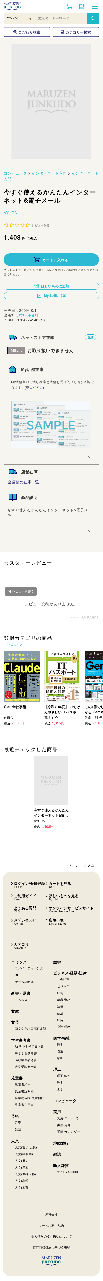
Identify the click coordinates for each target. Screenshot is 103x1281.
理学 (60, 1082)
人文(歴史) (22, 1160)
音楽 (18, 1122)
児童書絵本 (23, 1084)
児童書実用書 (24, 1104)
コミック (19, 962)
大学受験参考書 (26, 1066)
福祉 (60, 1058)
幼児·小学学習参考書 (29, 1046)
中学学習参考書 (26, 1053)
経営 (60, 993)
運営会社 (51, 1214)
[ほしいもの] (82, 6)
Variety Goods (67, 1171)
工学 (60, 1089)
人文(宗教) (22, 1167)
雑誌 (57, 1154)
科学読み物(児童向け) (30, 1098)
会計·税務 (64, 1026)
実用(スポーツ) (67, 1118)
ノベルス (21, 999)
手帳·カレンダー (68, 1131)
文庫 (15, 1011)
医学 (60, 1044)
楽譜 (18, 1129)
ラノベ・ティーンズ (29, 968)
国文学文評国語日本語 (30, 1028)
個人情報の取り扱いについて (51, 1236)
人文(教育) (22, 1187)
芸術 (15, 1116)
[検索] (93, 18)
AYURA (10, 212)
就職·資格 (64, 999)
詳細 (91, 337)
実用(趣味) (64, 1125)
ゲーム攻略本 (24, 981)
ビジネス (63, 986)
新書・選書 (21, 993)
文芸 (15, 1022)
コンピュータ (15, 173)
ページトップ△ (81, 864)
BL (17, 975)
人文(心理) (22, 1180)
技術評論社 (29, 315)
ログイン (36, 387)
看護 (60, 1051)
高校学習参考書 (26, 1060)
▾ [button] (31, 18)
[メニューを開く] (94, 6)
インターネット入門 (49, 173)
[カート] (69, 6)
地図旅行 (61, 1143)
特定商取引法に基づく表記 (51, 1247)
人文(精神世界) (25, 1174)
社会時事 (63, 979)
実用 (57, 1111)
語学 (57, 962)
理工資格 (63, 1075)
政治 (60, 1013)
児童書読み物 (24, 1091)
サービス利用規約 (51, 1225)
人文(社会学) (24, 1154)
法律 (60, 1006)
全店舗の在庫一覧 (23, 481)
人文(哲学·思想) (26, 1147)
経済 (60, 1020)
